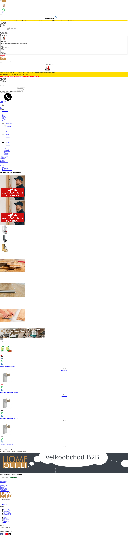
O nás (5, 146)
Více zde (77, 20)
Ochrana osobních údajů (7, 510)
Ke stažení (6, 154)
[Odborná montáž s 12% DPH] (64, 364)
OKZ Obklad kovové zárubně (7, 170)
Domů (3, 167)
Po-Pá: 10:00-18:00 (6, 502)
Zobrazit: (1, 340)
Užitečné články (7, 153)
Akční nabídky (6, 148)
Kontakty (1, 102)
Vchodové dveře (9, 126)
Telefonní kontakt (3, 23)
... (2, 120)
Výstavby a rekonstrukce (7, 514)
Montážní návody (6, 519)
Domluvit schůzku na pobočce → (5, 92)
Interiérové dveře (5, 111)
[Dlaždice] (3, 339)
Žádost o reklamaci (6, 511)
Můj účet (4, 522)
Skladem (3, 118)
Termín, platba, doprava (7, 513)
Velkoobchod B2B (7, 150)
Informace (8, 145)
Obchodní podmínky (7, 151)
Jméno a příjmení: (3, 22)
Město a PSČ (2, 25)
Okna (3, 115)
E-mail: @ (2, 24)
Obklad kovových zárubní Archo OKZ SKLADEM (9, 418)
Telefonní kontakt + (3, 79)
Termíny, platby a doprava (8, 149)
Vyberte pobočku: (3, 81)
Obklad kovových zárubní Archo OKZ (7, 444)
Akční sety (4, 117)
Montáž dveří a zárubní (8, 147)
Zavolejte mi (3, 53)
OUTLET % (4, 119)
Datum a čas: (2, 85)
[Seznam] (1, 339)
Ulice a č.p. (2, 26)
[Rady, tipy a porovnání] (64, 361)
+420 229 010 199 (3, 101)
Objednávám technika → (4, 33)
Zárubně (3, 169)
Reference (6, 152)
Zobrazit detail (64, 370)
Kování (3, 113)
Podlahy (3, 116)
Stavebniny (4, 114)
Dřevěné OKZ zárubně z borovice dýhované (7, 366)
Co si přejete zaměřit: (3, 32)
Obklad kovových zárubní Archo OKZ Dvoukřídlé (9, 392)
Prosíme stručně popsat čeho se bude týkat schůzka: (8, 91)
